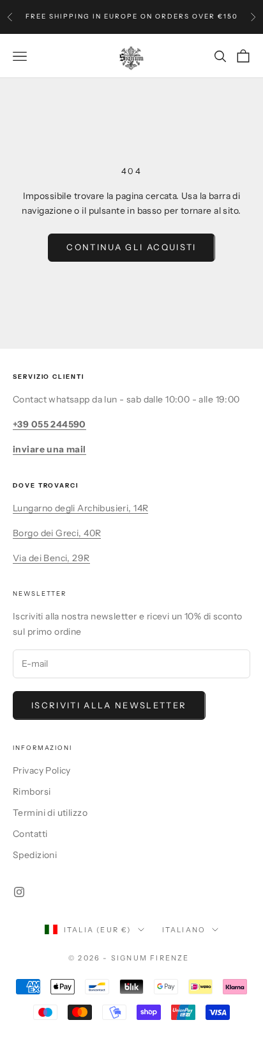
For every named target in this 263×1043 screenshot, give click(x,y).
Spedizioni (35, 855)
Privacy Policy (42, 770)
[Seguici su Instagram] (19, 892)
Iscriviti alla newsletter (109, 705)
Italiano (184, 929)
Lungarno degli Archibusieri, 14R (80, 508)
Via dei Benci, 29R (51, 558)
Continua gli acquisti (131, 247)
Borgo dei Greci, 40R (57, 533)
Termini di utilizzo (50, 812)
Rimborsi (31, 791)
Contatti (30, 834)
